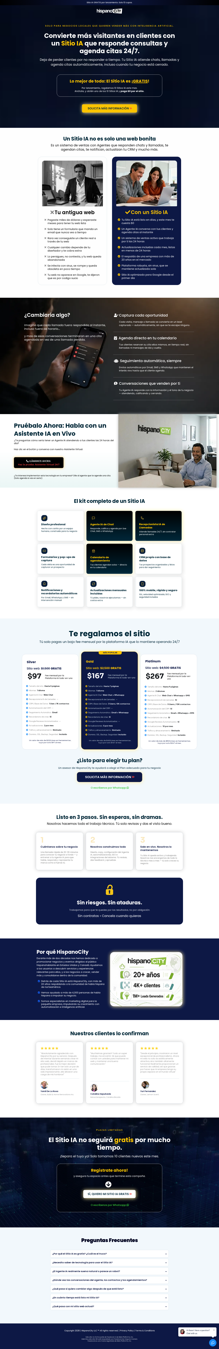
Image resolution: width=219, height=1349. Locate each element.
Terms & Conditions (145, 1330)
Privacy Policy (127, 1330)
